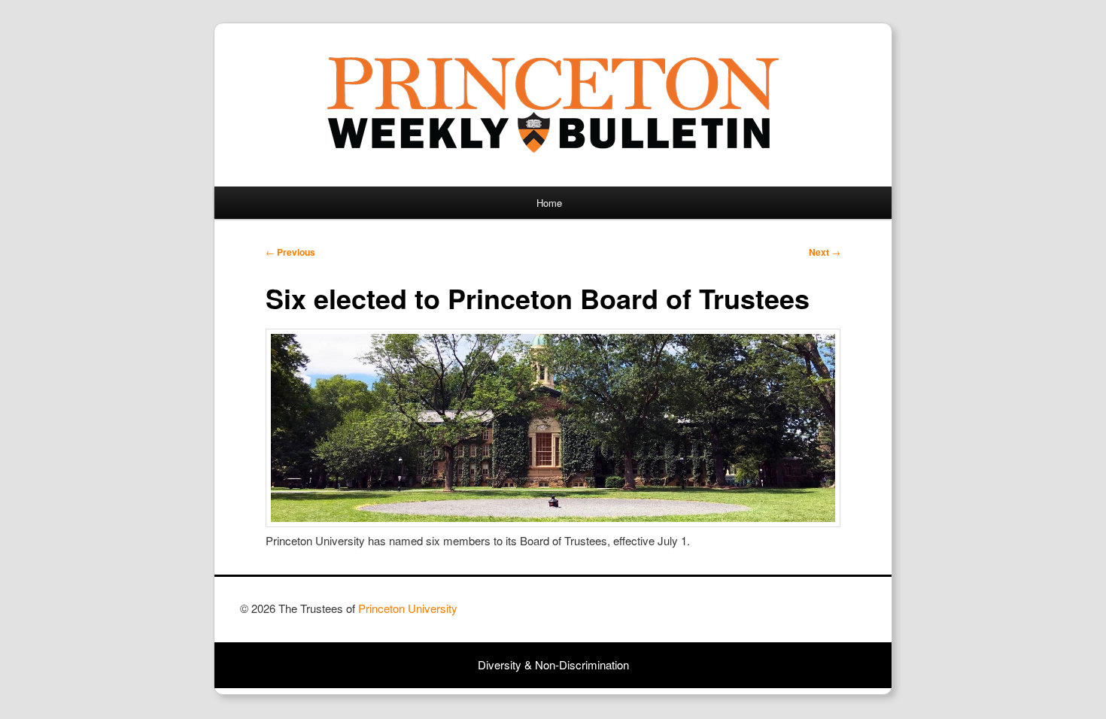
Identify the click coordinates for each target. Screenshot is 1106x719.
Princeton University (810, 615)
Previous (290, 252)
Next (824, 252)
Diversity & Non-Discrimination (553, 664)
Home (549, 203)
